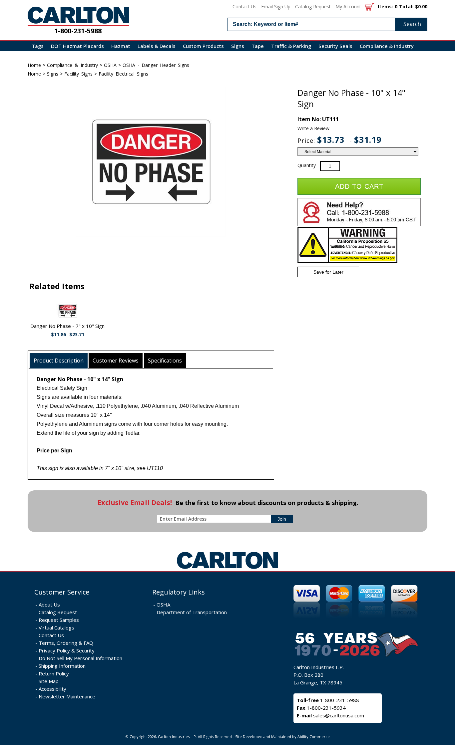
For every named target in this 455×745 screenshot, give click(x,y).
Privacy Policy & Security (67, 650)
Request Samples (59, 620)
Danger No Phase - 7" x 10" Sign (67, 326)
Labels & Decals (157, 46)
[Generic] (227, 569)
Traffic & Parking (291, 46)
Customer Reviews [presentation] (116, 360)
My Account (348, 6)
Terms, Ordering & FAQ (66, 642)
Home (34, 65)
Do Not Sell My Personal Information (80, 658)
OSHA (110, 65)
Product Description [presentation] (59, 360)
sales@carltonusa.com (338, 715)
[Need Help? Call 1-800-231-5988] (359, 224)
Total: (406, 6)
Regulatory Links (178, 592)
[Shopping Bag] (369, 6)
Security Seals (335, 46)
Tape (257, 46)
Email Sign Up (275, 6)
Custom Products (203, 46)
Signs (237, 46)
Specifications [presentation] (165, 360)
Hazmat (120, 46)
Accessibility (52, 688)
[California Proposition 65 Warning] (347, 261)
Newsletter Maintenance (67, 696)
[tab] (59, 361)
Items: (385, 6)
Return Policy (54, 673)
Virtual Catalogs (56, 627)
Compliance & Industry (387, 46)
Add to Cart (359, 186)
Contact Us (244, 6)
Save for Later (328, 272)
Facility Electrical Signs (123, 74)
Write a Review (313, 128)
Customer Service (61, 592)
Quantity (306, 165)
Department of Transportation (192, 612)
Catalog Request (313, 6)
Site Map (49, 681)
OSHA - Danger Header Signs (156, 65)
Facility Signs (78, 74)
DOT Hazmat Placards (77, 46)
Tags (38, 46)
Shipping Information (62, 665)
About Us (49, 604)
